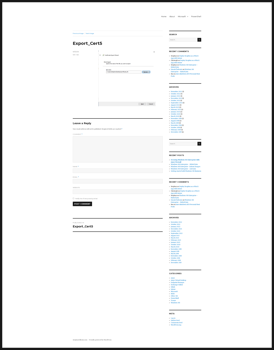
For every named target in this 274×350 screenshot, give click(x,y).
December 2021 (176, 98)
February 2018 (176, 130)
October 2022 (175, 94)
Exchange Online (177, 285)
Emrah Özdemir (176, 69)
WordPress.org (176, 325)
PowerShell (196, 17)
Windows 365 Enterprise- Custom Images (185, 167)
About (172, 17)
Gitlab (173, 287)
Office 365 (174, 296)
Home (163, 17)
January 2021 (175, 112)
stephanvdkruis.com (80, 340)
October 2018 (175, 127)
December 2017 (176, 132)
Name (76, 167)
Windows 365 (175, 303)
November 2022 (176, 91)
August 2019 (175, 121)
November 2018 (176, 125)
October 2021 (175, 100)
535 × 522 (76, 55)
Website (76, 187)
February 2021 (176, 109)
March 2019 (175, 123)
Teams (173, 300)
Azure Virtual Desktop (178, 280)
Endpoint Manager (177, 282)
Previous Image (78, 33)
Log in (173, 318)
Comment (78, 134)
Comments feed (176, 323)
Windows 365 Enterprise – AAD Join (183, 169)
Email (76, 177)
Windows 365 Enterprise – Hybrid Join (184, 164)
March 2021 (175, 107)
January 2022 (175, 96)
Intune (173, 289)
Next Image (90, 33)
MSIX (173, 294)
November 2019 (176, 118)
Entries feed (175, 320)
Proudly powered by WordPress (100, 340)
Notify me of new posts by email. (86, 198)
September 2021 (176, 103)
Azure (173, 278)
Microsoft (182, 17)
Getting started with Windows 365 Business (186, 171)
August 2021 (175, 105)
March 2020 (175, 116)
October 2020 (175, 114)
